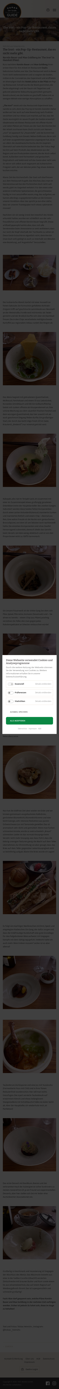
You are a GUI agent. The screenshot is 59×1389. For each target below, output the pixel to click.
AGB (39, 728)
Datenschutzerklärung (16, 676)
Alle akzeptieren (17, 720)
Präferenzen (20, 692)
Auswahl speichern (19, 712)
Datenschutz (22, 728)
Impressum (33, 728)
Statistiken (20, 701)
